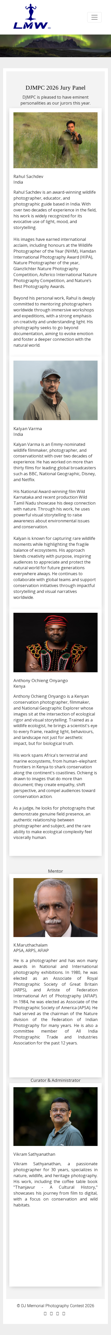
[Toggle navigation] (94, 17)
